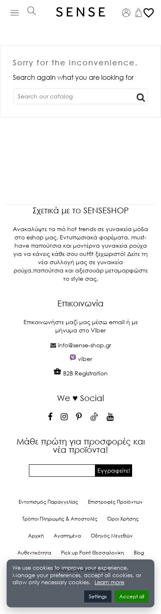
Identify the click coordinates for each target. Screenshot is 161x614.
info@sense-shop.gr (84, 345)
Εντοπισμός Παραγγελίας (48, 501)
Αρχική (36, 535)
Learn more (109, 582)
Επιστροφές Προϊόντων (115, 501)
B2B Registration (85, 373)
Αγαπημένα (67, 535)
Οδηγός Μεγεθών (112, 535)
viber (85, 359)
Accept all (131, 596)
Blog (139, 552)
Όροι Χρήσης (123, 518)
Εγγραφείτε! (113, 470)
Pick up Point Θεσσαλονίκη (92, 552)
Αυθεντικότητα (34, 552)
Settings (98, 596)
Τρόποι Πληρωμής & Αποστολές (59, 518)
